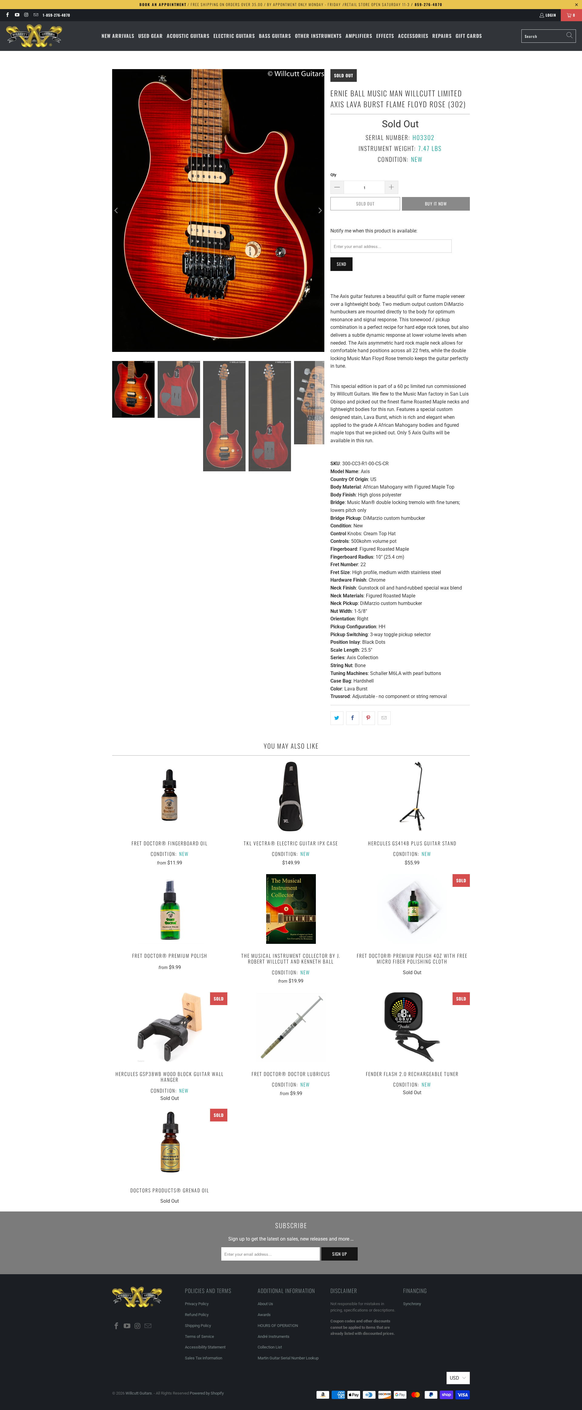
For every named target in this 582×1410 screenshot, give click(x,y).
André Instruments (273, 1336)
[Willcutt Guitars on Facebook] (7, 15)
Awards (264, 1314)
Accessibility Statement (205, 1347)
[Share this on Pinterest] (368, 718)
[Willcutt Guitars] (34, 36)
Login (551, 15)
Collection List (270, 1347)
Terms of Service (199, 1336)
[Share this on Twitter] (336, 718)
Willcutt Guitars (138, 1393)
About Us (265, 1303)
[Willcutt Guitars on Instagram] (26, 15)
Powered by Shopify (207, 1393)
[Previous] (117, 210)
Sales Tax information (203, 1358)
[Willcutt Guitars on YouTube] (16, 15)
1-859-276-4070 (56, 15)
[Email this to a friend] (384, 718)
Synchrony (412, 1303)
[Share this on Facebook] (352, 718)
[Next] (320, 210)
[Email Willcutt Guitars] (35, 15)
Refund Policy (197, 1314)
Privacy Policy (197, 1303)
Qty (333, 174)
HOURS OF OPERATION (278, 1325)
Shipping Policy (198, 1325)
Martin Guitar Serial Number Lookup (288, 1358)
